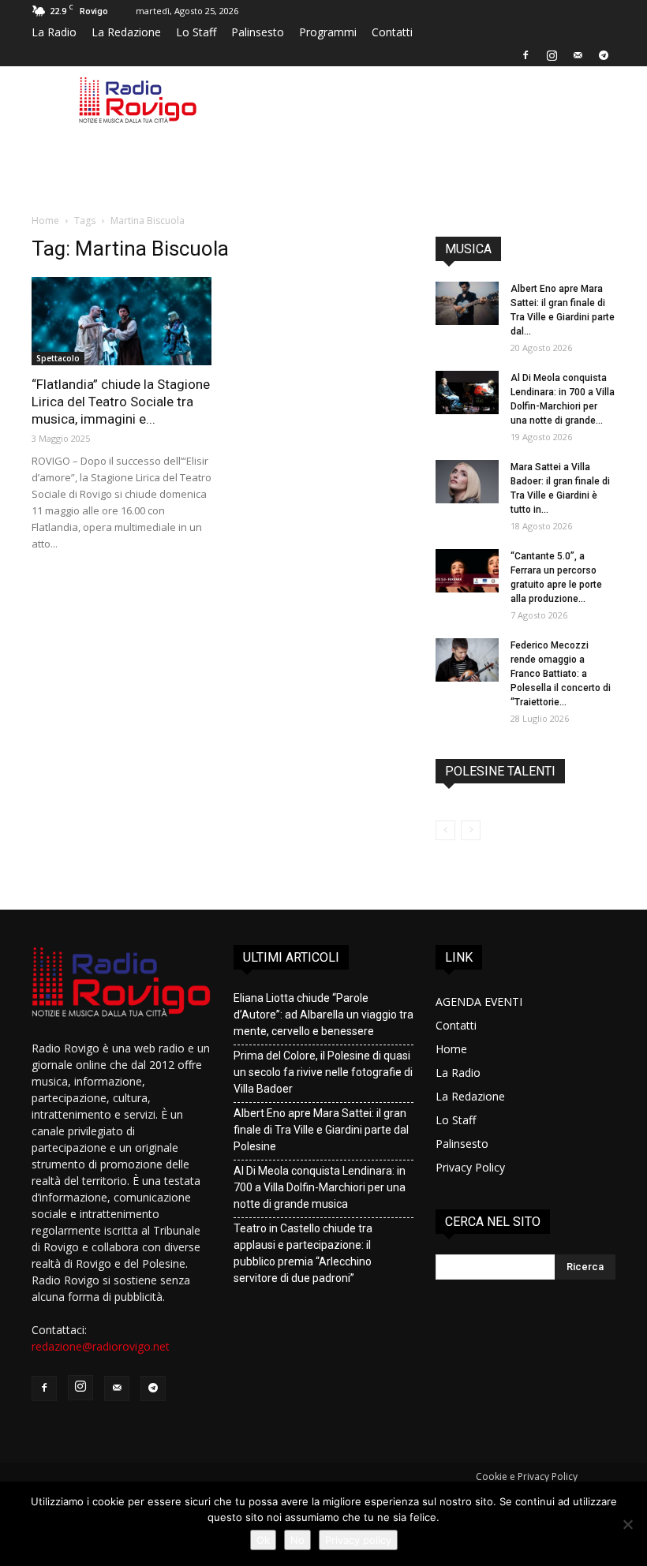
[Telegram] (603, 55)
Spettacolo (58, 358)
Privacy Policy (470, 1167)
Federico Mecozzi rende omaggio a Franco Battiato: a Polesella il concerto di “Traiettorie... (560, 674)
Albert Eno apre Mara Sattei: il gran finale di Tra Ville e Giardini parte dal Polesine (321, 1130)
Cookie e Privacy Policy (527, 1476)
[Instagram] (551, 55)
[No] (627, 1524)
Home (45, 220)
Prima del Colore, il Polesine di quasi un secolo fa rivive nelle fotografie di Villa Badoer (323, 1072)
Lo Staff (196, 31)
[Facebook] (525, 55)
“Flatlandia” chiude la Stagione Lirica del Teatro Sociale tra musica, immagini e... (121, 401)
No (297, 1540)
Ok (263, 1540)
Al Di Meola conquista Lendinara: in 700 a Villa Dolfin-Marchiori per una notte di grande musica (320, 1187)
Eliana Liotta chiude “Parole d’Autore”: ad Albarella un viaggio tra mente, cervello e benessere (323, 1014)
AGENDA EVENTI (479, 1001)
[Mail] (577, 55)
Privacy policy (358, 1540)
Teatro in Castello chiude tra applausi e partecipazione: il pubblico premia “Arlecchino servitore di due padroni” (303, 1253)
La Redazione (126, 31)
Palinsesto (257, 31)
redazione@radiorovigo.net (101, 1346)
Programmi (328, 31)
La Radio (54, 31)
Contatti (392, 31)
